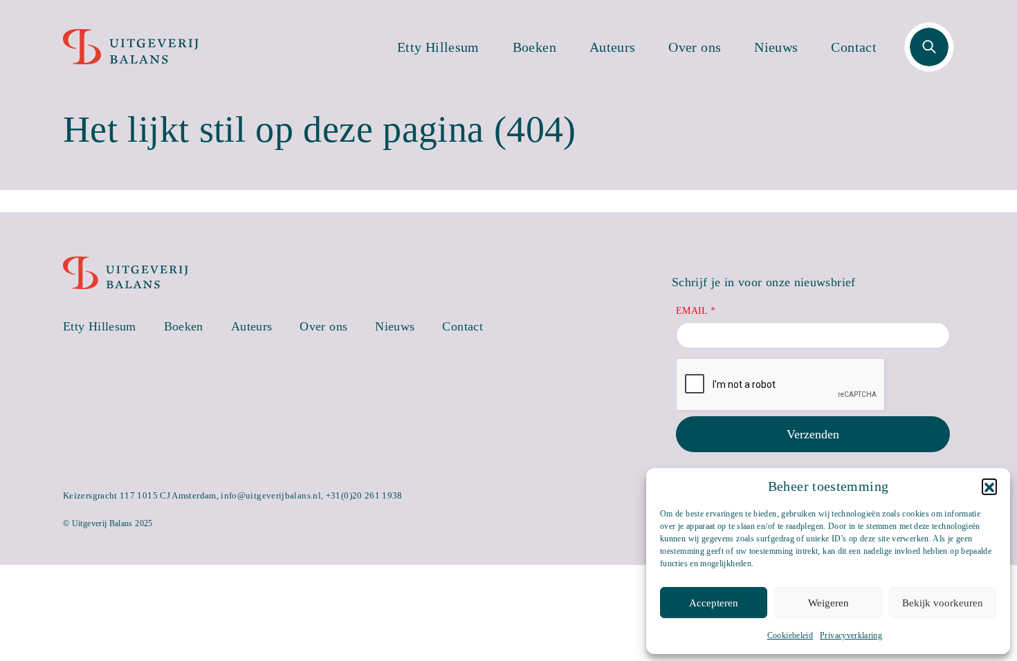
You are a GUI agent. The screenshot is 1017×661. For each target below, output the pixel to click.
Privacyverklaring (851, 635)
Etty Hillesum (438, 47)
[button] (989, 486)
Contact (854, 47)
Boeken (534, 47)
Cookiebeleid (790, 635)
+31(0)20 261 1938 (364, 495)
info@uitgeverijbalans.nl (271, 495)
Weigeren (828, 602)
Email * (696, 311)
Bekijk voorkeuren (942, 602)
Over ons (694, 47)
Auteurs (612, 47)
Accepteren (713, 602)
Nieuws (776, 47)
